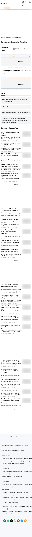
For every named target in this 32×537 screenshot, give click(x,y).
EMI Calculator (5, 474)
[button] (16, 100)
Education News (5, 500)
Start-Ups (13, 8)
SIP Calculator (13, 474)
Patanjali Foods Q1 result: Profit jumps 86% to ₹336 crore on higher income (9, 175)
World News (22, 497)
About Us (12, 506)
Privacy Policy (22, 506)
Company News (12, 492)
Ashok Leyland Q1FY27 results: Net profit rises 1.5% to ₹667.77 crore (9, 286)
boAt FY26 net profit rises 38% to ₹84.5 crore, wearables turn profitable (10, 133)
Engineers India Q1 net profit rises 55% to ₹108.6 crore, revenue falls (10, 241)
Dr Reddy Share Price (6, 453)
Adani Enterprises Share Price (21, 445)
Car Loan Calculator (6, 476)
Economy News (25, 500)
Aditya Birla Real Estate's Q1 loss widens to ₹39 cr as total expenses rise (10, 307)
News (23, 8)
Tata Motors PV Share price (8, 450)
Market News (19, 492)
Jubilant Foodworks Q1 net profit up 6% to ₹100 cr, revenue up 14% (10, 361)
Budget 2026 (17, 502)
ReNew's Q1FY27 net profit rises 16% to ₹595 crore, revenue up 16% (9, 155)
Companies (7, 8)
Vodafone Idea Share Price (18, 453)
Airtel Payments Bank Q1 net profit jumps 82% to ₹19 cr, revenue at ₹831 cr (10, 144)
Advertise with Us (18, 511)
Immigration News (14, 495)
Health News (17, 500)
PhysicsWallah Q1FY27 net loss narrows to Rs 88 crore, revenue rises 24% (9, 220)
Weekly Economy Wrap (7, 458)
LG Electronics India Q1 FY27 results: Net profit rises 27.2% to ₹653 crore (9, 370)
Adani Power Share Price (7, 448)
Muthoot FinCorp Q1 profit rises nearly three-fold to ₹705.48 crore (10, 165)
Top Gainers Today (26, 461)
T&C (16, 506)
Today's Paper (5, 506)
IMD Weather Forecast (17, 458)
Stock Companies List (6, 484)
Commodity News (5, 495)
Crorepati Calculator (17, 471)
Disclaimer (4, 509)
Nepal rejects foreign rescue (7, 466)
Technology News (14, 497)
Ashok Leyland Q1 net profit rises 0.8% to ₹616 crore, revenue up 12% (10, 210)
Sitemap (25, 511)
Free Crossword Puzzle (7, 487)
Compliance (4, 511)
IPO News (26, 492)
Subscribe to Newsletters (17, 484)
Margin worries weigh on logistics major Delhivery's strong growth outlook (10, 296)
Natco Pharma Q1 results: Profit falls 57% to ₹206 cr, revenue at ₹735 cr (9, 251)
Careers (4, 513)
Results (19, 8)
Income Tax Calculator (7, 471)
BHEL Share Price (19, 450)
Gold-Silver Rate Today (7, 461)
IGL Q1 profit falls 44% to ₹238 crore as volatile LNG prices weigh (10, 390)
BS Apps (9, 513)
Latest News (4, 492)
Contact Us (11, 511)
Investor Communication (13, 509)
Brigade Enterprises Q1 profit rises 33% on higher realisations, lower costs (10, 326)
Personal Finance (5, 497)
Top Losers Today (17, 461)
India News (4, 502)
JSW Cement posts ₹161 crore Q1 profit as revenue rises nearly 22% (10, 317)
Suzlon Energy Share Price (7, 445)
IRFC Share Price (17, 448)
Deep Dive (4, 463)
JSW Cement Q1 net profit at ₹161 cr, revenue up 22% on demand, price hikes (10, 381)
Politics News (11, 502)
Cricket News (22, 495)
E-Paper (29, 8)
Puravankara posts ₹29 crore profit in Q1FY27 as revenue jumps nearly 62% (10, 231)
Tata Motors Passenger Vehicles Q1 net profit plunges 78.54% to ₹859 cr (10, 400)
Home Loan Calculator (17, 476)
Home (2, 8)
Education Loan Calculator (7, 479)
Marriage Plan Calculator (20, 479)
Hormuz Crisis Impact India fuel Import (16, 463)
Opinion (12, 500)
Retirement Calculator (22, 474)
